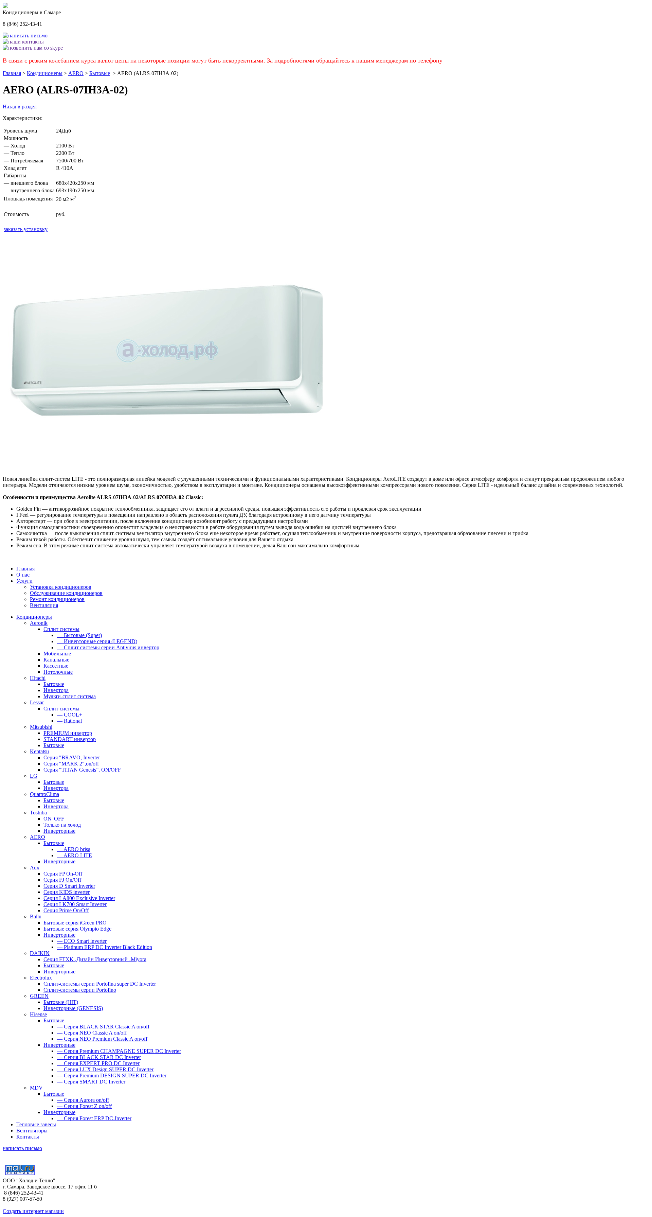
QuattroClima (44, 794)
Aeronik (39, 623)
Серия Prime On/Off (66, 910)
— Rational (69, 721)
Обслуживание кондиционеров (66, 593)
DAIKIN (40, 953)
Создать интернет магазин (33, 1211)
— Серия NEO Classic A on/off (92, 1033)
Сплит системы (61, 629)
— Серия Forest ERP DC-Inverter (94, 1118)
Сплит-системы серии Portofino (79, 990)
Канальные (56, 660)
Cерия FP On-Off (62, 874)
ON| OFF (53, 819)
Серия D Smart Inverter (69, 886)
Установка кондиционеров (60, 587)
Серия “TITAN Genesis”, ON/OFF (82, 770)
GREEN (39, 996)
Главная (12, 73)
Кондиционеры (44, 73)
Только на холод (62, 825)
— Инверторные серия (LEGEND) (97, 641)
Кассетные (55, 666)
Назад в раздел (20, 106)
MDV (36, 1088)
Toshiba (38, 812)
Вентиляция (44, 605)
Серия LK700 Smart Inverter (75, 904)
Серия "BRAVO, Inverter (71, 757)
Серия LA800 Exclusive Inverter (79, 898)
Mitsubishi (41, 727)
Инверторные (59, 831)
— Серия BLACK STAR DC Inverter (99, 1057)
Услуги (24, 581)
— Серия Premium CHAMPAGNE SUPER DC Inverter (119, 1051)
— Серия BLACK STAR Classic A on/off (103, 1026)
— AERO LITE (74, 855)
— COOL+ (69, 715)
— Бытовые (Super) (79, 635)
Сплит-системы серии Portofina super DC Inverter (99, 984)
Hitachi (38, 678)
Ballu (35, 916)
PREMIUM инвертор (67, 733)
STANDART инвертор (69, 739)
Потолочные (58, 672)
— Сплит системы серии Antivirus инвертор (108, 647)
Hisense (38, 1014)
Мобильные (57, 653)
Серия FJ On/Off (62, 880)
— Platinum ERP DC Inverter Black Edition (104, 947)
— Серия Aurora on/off (83, 1100)
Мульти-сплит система (69, 696)
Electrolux (41, 978)
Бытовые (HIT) (60, 1002)
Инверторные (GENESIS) (73, 1008)
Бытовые (99, 73)
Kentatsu (39, 751)
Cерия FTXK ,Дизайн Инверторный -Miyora (94, 959)
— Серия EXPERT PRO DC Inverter (98, 1063)
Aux (34, 867)
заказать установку (26, 229)
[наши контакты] (23, 42)
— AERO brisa (73, 849)
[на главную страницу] (5, 6)
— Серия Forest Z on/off (84, 1106)
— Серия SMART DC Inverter (91, 1081)
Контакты (27, 1137)
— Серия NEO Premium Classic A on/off (102, 1039)
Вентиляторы (32, 1130)
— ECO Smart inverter (82, 941)
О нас (23, 575)
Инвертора (56, 690)
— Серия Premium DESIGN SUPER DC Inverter (111, 1075)
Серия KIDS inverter (66, 892)
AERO (76, 73)
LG (33, 776)
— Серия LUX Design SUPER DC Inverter (105, 1069)
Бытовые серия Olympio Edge (77, 929)
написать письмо (22, 1148)
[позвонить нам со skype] (33, 48)
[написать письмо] (25, 35)
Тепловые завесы (36, 1124)
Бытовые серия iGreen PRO (75, 922)
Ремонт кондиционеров (57, 599)
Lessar (37, 702)
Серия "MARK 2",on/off (71, 763)
